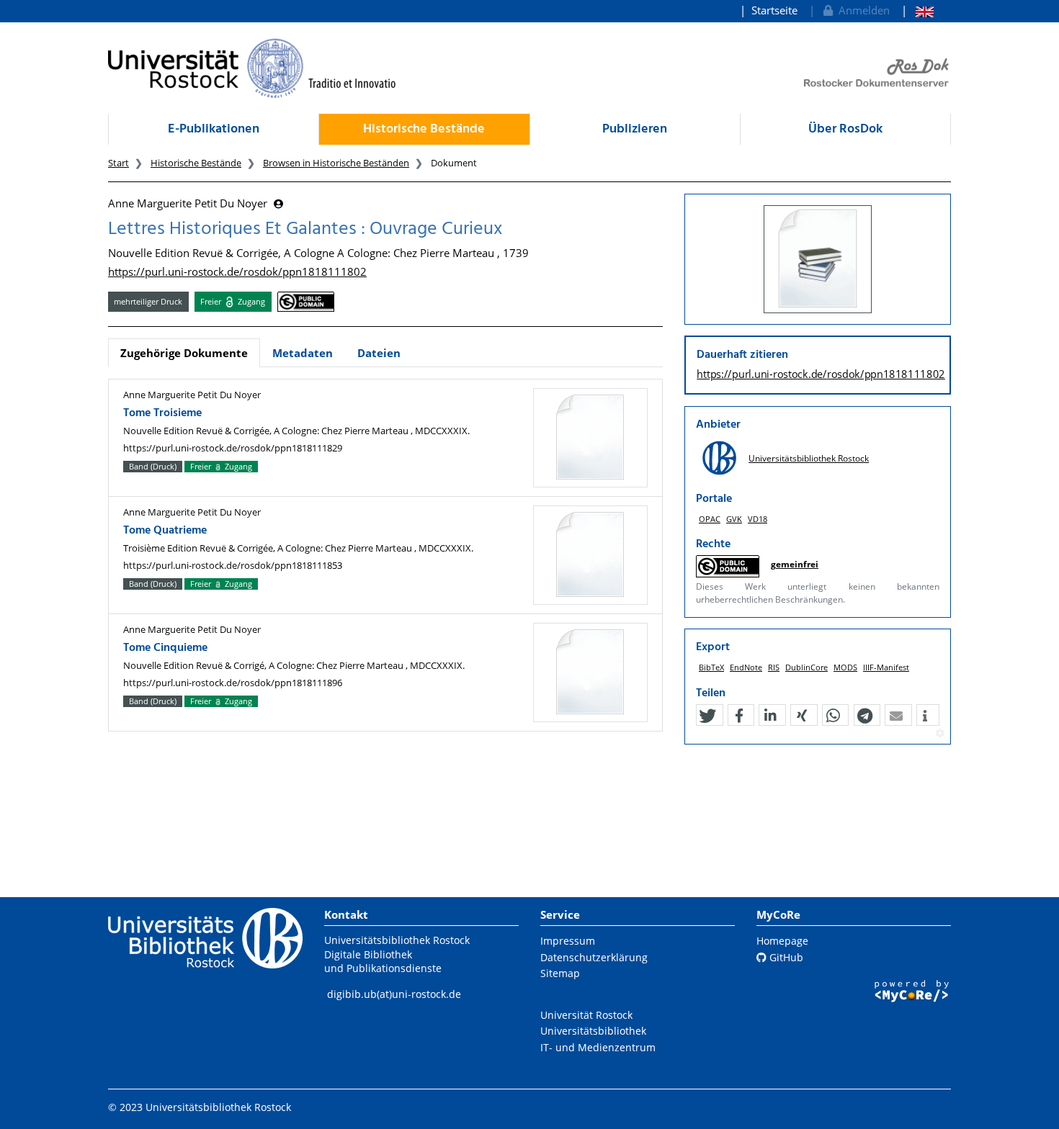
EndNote (746, 667)
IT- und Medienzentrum (598, 1047)
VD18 (757, 518)
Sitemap (560, 973)
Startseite (774, 10)
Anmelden (861, 10)
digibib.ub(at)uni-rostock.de (394, 994)
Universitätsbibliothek (593, 1031)
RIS (773, 667)
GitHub (785, 957)
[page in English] (917, 10)
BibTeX (711, 667)
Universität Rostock (586, 1015)
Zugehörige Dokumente (184, 353)
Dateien (379, 353)
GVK (734, 518)
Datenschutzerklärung (594, 957)
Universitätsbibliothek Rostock (809, 458)
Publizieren (634, 129)
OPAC (709, 518)
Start (118, 162)
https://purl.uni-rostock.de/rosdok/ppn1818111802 (237, 271)
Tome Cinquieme (165, 648)
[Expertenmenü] (940, 734)
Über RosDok (845, 129)
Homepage (782, 941)
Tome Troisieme (162, 413)
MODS (845, 667)
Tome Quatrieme (165, 530)
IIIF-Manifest (886, 667)
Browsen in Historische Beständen (336, 162)
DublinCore (806, 667)
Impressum (567, 941)
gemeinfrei (794, 564)
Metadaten (302, 353)
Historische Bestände (424, 129)
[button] (707, 716)
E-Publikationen (213, 129)
